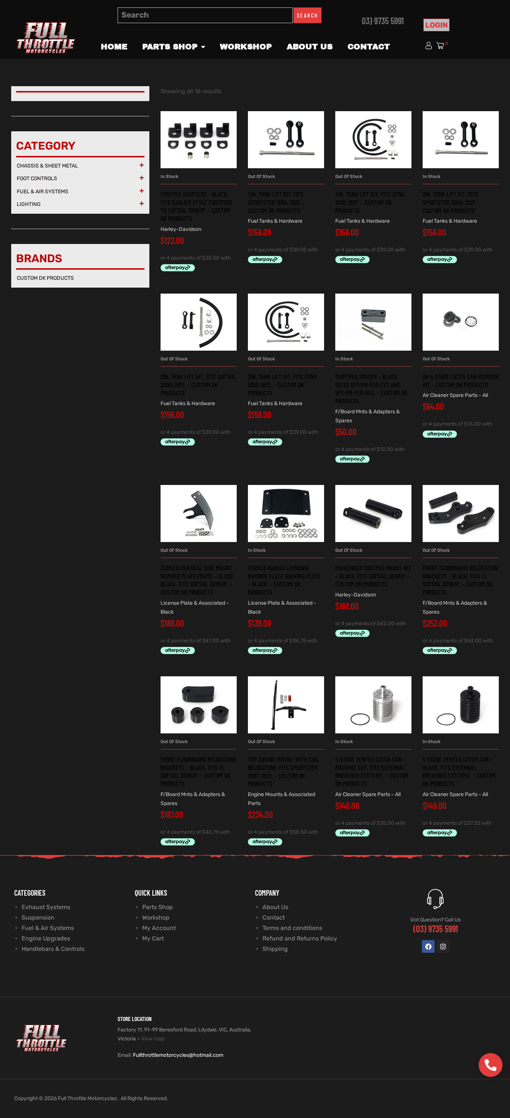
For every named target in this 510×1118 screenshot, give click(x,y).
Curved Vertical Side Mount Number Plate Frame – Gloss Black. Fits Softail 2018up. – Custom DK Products (197, 580)
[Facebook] (428, 946)
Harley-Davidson (181, 229)
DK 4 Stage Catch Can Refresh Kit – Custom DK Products (461, 380)
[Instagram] (442, 946)
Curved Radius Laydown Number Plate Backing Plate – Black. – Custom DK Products (284, 580)
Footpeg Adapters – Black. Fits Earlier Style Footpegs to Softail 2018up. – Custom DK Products (196, 206)
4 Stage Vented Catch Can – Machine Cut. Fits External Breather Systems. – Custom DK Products (371, 771)
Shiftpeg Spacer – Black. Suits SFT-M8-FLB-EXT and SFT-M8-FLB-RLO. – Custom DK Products (371, 388)
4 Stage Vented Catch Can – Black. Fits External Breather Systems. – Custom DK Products (459, 771)
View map (152, 1039)
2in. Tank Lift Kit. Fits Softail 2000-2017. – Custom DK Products (198, 384)
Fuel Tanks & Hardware (275, 221)
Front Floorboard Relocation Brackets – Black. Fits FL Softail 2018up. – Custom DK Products (460, 580)
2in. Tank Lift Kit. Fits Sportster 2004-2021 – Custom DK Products (451, 202)
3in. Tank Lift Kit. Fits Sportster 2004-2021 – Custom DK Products (276, 202)
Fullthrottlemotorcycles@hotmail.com (178, 1055)
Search (307, 15)
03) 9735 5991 (383, 20)
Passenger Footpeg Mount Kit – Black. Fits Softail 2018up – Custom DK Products (373, 576)
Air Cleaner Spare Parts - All (455, 395)
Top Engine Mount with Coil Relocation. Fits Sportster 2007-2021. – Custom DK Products (283, 771)
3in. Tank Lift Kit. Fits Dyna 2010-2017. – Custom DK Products (370, 202)
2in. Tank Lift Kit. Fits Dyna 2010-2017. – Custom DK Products (282, 384)
